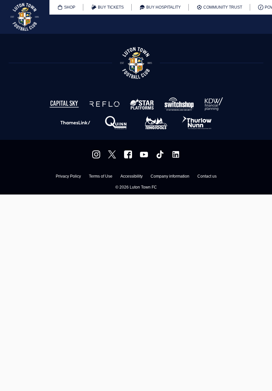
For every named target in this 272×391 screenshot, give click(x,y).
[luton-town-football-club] (176, 154)
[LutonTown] (112, 154)
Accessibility (131, 176)
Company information (170, 176)
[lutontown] (96, 154)
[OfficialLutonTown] (144, 154)
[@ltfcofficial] (160, 154)
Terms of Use (100, 176)
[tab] (66, 7)
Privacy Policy (68, 176)
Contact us (207, 176)
